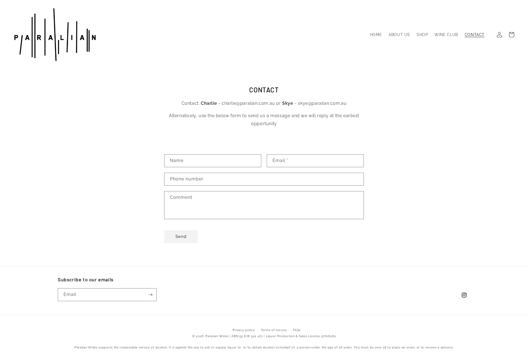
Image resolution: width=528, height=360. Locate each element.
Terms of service (274, 330)
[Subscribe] (150, 294)
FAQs (297, 330)
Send (180, 236)
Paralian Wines (217, 336)
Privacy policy (244, 330)
